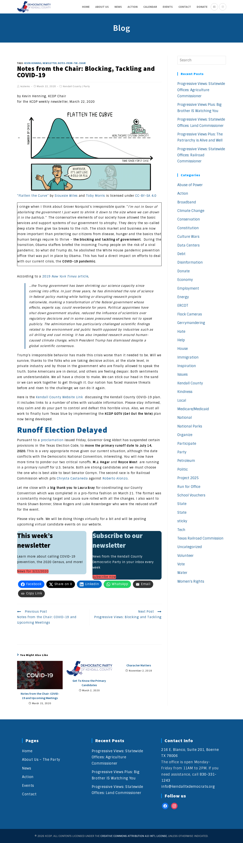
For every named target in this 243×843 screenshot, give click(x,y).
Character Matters (138, 665)
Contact (29, 794)
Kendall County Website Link (59, 397)
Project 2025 (188, 478)
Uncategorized (189, 547)
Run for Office (188, 486)
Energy (183, 297)
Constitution (188, 228)
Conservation (188, 219)
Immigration (188, 357)
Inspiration (186, 366)
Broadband (186, 202)
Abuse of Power (190, 185)
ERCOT (182, 305)
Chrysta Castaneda (72, 478)
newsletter (50, 63)
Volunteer (185, 555)
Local (181, 400)
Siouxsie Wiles (66, 196)
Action (182, 193)
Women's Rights (190, 581)
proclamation (52, 440)
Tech (181, 530)
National (184, 417)
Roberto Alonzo (115, 478)
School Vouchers (191, 495)
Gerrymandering (191, 323)
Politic (182, 469)
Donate (183, 271)
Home (27, 751)
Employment (188, 288)
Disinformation (190, 262)
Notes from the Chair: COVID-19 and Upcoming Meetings (40, 696)
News (26, 768)
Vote (181, 564)
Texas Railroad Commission (200, 538)
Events (28, 785)
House (182, 348)
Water (182, 572)
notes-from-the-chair (72, 63)
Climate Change (190, 211)
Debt (181, 254)
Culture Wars (188, 236)
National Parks (189, 426)
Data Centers (188, 245)
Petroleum (186, 460)
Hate (181, 331)
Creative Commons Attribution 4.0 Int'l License (133, 836)
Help (181, 340)
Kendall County (72, 86)
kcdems (25, 86)
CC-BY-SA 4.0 (145, 196)
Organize (184, 435)
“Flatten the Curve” (33, 196)
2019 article (65, 276)
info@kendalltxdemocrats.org (188, 786)
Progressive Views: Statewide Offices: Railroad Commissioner (201, 155)
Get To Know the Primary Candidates (89, 683)
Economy (185, 279)
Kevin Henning (32, 63)
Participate (186, 443)
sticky (182, 521)
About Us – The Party (41, 759)
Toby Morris (95, 196)
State (181, 504)
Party (87, 86)
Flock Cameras (189, 314)
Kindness (184, 392)
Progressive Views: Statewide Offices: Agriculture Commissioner (201, 89)
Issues (182, 374)
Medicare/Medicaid (193, 409)
